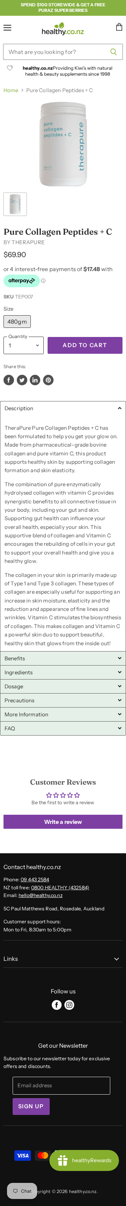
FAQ (10, 728)
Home (11, 90)
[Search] (113, 52)
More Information (26, 714)
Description (19, 408)
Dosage (14, 686)
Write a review (63, 821)
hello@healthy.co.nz (41, 895)
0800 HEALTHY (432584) (60, 887)
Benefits (15, 658)
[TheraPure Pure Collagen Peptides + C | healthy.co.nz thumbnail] (15, 204)
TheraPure (28, 242)
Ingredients (19, 672)
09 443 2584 (35, 879)
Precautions (20, 700)
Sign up (31, 1106)
